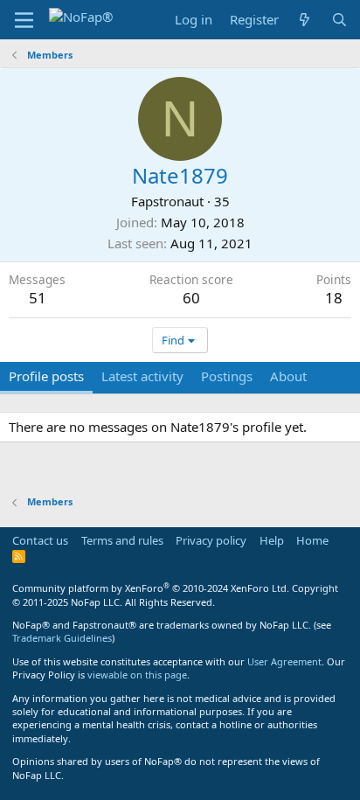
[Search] (339, 19)
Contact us (40, 540)
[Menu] (24, 20)
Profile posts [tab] (46, 376)
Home (312, 540)
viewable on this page (137, 674)
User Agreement (284, 661)
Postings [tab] (227, 376)
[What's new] (304, 19)
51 (37, 298)
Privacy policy (211, 540)
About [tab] (288, 376)
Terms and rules (122, 540)
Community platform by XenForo (150, 588)
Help (272, 540)
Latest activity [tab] (142, 376)
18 (334, 298)
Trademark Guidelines (62, 637)
